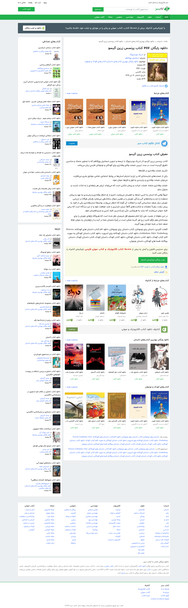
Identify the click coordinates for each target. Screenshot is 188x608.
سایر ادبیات (165, 546)
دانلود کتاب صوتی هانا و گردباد (95, 127)
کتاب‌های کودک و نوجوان (95, 61)
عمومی (119, 17)
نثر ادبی (166, 530)
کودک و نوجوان (70, 530)
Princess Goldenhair (80, 437)
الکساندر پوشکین (141, 316)
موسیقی (73, 533)
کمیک (166, 526)
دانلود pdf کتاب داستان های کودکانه (107, 437)
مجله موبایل (50, 513)
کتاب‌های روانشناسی (44, 162)
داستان (166, 510)
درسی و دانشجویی (138, 543)
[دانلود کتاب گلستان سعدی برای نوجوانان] (117, 406)
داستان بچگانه (113, 444)
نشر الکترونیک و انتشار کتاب (158, 3)
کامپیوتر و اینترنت (114, 540)
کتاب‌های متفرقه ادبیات (43, 418)
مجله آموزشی (49, 530)
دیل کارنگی (45, 89)
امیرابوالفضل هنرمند (42, 484)
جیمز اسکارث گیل (43, 256)
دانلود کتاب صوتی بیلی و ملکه (117, 127)
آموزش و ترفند (115, 513)
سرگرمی (73, 523)
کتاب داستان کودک (127, 444)
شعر (167, 516)
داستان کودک (141, 444)
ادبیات (158, 17)
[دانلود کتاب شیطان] (160, 357)
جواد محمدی (45, 176)
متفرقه (73, 543)
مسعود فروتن (99, 316)
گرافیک (117, 536)
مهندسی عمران (92, 513)
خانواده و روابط (71, 516)
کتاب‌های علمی (46, 178)
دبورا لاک (101, 424)
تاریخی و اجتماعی (28, 520)
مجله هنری (50, 540)
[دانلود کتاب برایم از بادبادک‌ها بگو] (74, 357)
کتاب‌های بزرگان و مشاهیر (42, 51)
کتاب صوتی (99, 17)
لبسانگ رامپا (45, 122)
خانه (166, 17)
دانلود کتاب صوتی (117, 134)
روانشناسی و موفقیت (26, 516)
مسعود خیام (122, 424)
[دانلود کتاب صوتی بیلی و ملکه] (117, 112)
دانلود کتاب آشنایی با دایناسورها (74, 421)
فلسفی (142, 536)
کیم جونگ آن (44, 432)
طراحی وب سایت (114, 533)
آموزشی (31, 530)
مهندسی (129, 17)
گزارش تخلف (159, 272)
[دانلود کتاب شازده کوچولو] (160, 111)
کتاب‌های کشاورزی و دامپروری (40, 71)
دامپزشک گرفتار (120, 313)
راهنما (30, 3)
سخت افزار (116, 526)
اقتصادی (142, 510)
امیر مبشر (46, 449)
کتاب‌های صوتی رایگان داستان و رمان (38, 91)
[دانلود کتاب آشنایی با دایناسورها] (74, 406)
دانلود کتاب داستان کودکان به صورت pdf (111, 440)
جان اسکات (100, 131)
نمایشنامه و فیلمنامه (161, 536)
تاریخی (142, 520)
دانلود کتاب (160, 134)
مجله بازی (50, 516)
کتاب (149, 570)
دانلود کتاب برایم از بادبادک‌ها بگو (74, 372)
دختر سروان (143, 313)
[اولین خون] (160, 298)
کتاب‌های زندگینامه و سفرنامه (41, 124)
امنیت (118, 516)
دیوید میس (45, 209)
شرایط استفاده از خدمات (160, 599)
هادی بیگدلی (44, 273)
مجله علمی (50, 533)
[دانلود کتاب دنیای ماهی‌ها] (95, 406)
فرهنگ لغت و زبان (162, 540)
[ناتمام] (95, 298)
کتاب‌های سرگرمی (45, 488)
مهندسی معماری (92, 516)
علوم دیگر (141, 553)
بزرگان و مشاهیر (70, 510)
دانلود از (164, 320)
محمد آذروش (44, 378)
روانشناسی (141, 526)
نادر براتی (46, 239)
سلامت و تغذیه (70, 526)
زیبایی (73, 520)
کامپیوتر (140, 17)
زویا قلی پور (45, 341)
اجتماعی (142, 530)
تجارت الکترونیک (114, 523)
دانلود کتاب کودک (154, 444)
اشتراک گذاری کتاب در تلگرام (153, 86)
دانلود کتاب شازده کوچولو (160, 127)
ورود (45, 3)
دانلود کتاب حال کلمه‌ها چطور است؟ (117, 372)
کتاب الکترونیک (144, 589)
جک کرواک (79, 316)
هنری (74, 540)
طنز (167, 523)
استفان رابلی (122, 131)
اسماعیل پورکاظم (43, 68)
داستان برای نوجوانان (151, 437)
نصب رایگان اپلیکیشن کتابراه (153, 260)
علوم (150, 17)
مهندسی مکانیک (92, 523)
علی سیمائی (45, 139)
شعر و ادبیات (29, 510)
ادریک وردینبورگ (136, 54)
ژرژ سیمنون (45, 290)
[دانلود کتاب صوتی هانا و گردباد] (95, 112)
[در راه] (74, 298)
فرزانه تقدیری (44, 307)
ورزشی (73, 536)
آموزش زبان (165, 543)
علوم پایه (141, 550)
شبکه (118, 530)
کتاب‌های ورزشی (45, 107)
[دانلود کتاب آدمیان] (95, 357)
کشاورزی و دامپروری (137, 546)
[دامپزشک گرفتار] (117, 298)
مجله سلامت (49, 536)
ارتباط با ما (165, 589)
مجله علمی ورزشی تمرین (40, 105)
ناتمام (102, 313)
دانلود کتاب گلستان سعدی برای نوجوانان (117, 421)
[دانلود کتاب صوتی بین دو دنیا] (74, 112)
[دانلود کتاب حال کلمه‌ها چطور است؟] (117, 357)
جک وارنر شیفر (164, 316)
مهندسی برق (93, 520)
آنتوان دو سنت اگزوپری (161, 131)
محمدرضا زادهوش (43, 358)
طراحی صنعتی (93, 510)
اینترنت (117, 510)
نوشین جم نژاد (44, 324)
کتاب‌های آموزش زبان (43, 380)
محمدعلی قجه (44, 466)
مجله (110, 17)
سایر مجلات (50, 543)
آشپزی (73, 513)
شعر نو (166, 520)
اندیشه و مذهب (139, 513)
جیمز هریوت (121, 316)
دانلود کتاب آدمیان (97, 372)
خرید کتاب (146, 595)
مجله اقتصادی (49, 523)
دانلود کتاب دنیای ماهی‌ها (95, 421)
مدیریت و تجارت (28, 523)
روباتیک (95, 530)
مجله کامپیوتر (49, 510)
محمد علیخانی (44, 160)
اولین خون (165, 313)
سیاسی (142, 533)
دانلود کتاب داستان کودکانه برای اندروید (143, 440)
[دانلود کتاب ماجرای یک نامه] (138, 357)
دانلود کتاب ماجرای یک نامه (138, 372)
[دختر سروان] (138, 298)
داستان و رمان (29, 513)
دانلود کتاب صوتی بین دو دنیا (74, 127)
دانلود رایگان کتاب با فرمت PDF (152, 267)
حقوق (143, 540)
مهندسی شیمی (92, 526)
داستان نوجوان (87, 444)
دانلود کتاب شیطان (162, 372)
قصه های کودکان (100, 444)
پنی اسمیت (79, 424)
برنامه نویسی (115, 520)
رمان (167, 513)
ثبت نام (38, 3)
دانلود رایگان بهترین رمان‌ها (41, 192)
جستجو (98, 9)
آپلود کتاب (26, 9)
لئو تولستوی (164, 375)
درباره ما (166, 592)
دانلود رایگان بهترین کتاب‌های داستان (38, 241)
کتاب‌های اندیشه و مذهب (42, 275)
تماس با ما (22, 3)
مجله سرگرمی (49, 520)
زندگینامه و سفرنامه (162, 533)
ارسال (123, 573)
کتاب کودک (90, 440)
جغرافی (142, 523)
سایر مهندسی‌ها (92, 533)
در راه (81, 313)
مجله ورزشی (49, 526)
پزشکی (142, 516)
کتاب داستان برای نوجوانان (132, 437)
